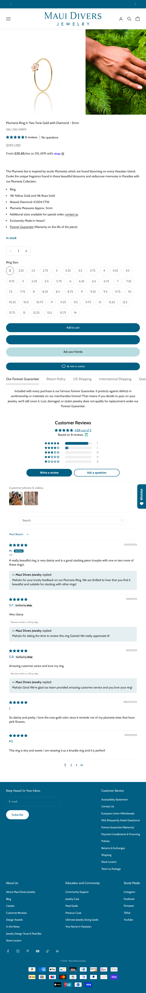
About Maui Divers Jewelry (20, 892)
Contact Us (107, 806)
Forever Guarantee (21, 227)
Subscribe (17, 814)
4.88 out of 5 (83, 430)
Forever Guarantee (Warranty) (117, 827)
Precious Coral (73, 913)
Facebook (129, 899)
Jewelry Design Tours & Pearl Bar (23, 933)
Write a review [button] (49, 472)
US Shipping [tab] (82, 379)
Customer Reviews (16, 913)
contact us (71, 214)
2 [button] (71, 765)
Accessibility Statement (114, 799)
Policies (105, 841)
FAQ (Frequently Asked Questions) (120, 820)
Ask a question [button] (96, 472)
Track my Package (111, 869)
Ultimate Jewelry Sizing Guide (81, 919)
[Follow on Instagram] (18, 951)
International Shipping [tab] (115, 379)
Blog (8, 899)
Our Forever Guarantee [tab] (22, 379)
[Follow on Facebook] (8, 951)
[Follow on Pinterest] (28, 951)
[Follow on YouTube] (38, 951)
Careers (10, 905)
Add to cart (73, 327)
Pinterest (129, 905)
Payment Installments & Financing (120, 834)
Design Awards (14, 919)
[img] (18, 545)
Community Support (77, 892)
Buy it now (73, 339)
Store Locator (109, 861)
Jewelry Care (72, 899)
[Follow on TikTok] (47, 951)
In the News (13, 926)
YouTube (128, 919)
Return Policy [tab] (56, 379)
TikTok (127, 913)
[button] (15, 137)
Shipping (106, 855)
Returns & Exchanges (113, 848)
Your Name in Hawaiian (78, 926)
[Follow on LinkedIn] (57, 951)
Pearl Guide (71, 905)
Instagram (129, 892)
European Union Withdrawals (117, 813)
